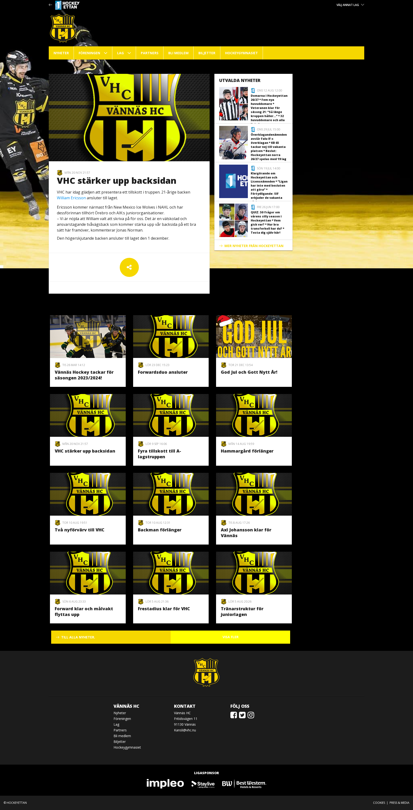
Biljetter (206, 53)
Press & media (399, 803)
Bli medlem (178, 53)
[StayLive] (203, 783)
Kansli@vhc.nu (185, 730)
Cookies (379, 803)
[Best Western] (244, 783)
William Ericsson (71, 197)
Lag (120, 53)
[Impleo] (166, 783)
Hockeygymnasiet (241, 53)
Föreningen (89, 53)
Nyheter (61, 53)
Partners (149, 53)
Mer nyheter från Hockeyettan (253, 245)
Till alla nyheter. (78, 637)
